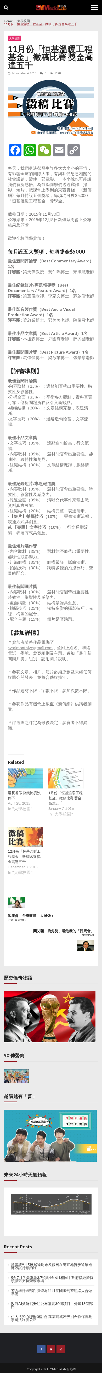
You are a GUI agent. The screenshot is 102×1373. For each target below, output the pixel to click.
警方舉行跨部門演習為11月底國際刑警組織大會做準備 (51, 1292)
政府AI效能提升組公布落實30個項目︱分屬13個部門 (52, 1305)
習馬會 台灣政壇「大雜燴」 (31, 915)
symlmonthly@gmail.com (30, 647)
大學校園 (14, 38)
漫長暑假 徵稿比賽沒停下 (24, 795)
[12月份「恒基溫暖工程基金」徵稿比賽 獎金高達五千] (25, 837)
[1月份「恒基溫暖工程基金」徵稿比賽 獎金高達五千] (66, 779)
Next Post (88, 935)
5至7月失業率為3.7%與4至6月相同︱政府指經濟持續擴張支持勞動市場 (52, 1279)
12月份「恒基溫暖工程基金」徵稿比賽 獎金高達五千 (24, 856)
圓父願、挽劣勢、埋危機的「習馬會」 (63, 931)
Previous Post (16, 919)
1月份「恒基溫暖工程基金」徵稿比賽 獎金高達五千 (65, 798)
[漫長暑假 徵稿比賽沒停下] (25, 779)
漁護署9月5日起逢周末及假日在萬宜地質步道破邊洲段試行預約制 (51, 1266)
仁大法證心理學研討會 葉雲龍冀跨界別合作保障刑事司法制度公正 (51, 1318)
